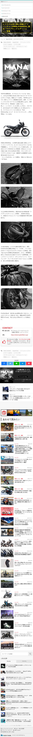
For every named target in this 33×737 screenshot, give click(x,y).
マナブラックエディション (9, 46)
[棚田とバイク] (23, 413)
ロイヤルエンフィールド (22, 46)
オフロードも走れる (8, 44)
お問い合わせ (17, 730)
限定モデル (14, 48)
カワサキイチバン (6, 13)
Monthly (24, 661)
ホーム (2, 725)
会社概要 (22, 728)
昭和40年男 (5, 16)
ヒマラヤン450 (17, 44)
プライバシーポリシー (7, 730)
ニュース (3, 39)
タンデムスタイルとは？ (7, 728)
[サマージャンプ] (29, 413)
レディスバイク (5, 8)
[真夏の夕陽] (16, 413)
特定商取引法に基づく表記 (8, 731)
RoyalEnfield (15, 42)
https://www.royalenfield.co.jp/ (19, 335)
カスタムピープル (6, 10)
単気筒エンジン (7, 48)
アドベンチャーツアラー (25, 42)
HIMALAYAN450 (7, 42)
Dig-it (16, 728)
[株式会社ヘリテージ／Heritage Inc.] (6, 735)
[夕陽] (10, 413)
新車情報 (10, 39)
